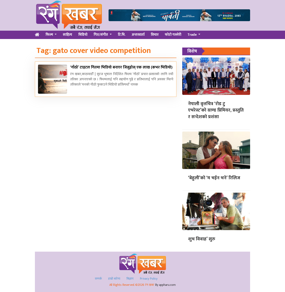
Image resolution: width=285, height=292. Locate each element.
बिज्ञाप (130, 278)
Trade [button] (192, 35)
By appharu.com (165, 285)
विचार (155, 35)
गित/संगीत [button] (101, 35)
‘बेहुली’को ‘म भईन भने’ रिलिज (214, 178)
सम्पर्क (98, 278)
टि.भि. (121, 35)
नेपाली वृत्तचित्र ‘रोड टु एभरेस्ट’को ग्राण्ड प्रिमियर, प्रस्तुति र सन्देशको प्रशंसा (216, 110)
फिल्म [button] (50, 35)
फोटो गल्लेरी (173, 35)
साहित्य (67, 35)
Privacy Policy (148, 278)
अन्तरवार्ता (138, 35)
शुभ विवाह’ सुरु (201, 239)
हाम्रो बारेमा (114, 278)
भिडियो (82, 35)
